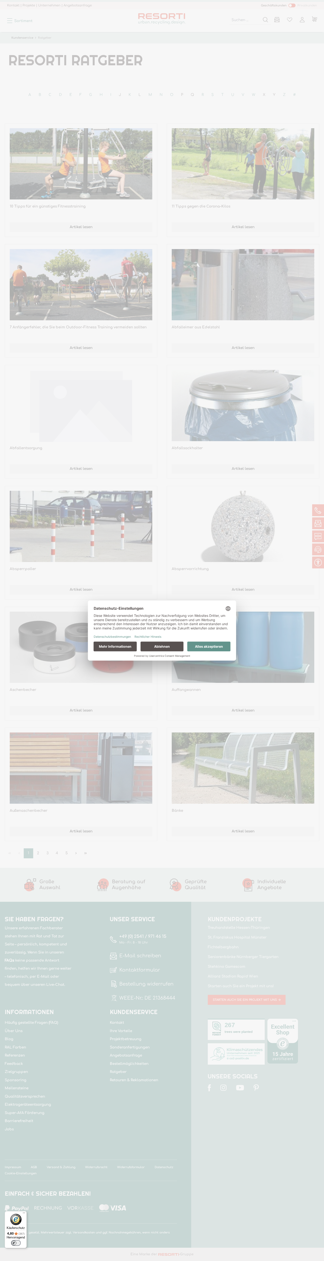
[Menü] (24, 1214)
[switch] (16, 1243)
